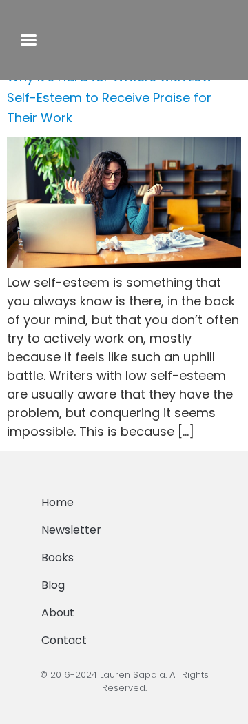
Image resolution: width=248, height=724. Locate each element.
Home (57, 502)
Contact (64, 640)
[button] (28, 40)
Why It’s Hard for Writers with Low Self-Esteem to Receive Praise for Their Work (109, 97)
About (57, 613)
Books (57, 557)
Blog (53, 585)
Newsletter (71, 530)
